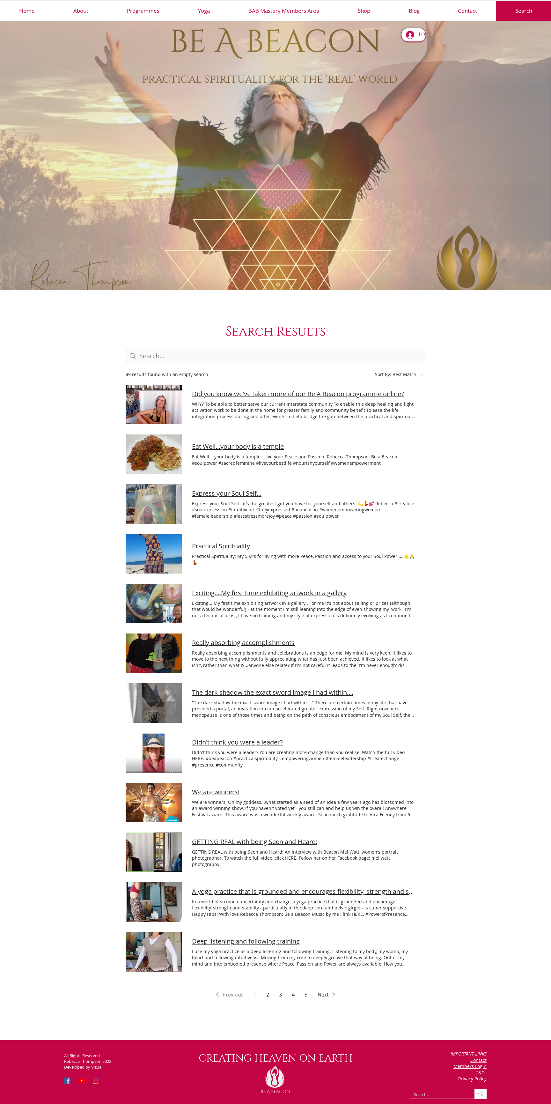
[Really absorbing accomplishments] (154, 653)
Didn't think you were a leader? (237, 742)
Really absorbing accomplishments (243, 642)
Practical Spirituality (221, 546)
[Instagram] (96, 1081)
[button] (143, 11)
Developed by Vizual (83, 1067)
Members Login (470, 1066)
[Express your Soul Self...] (154, 504)
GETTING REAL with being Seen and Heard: (254, 841)
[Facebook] (67, 1081)
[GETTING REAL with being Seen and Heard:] (154, 852)
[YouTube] (81, 1081)
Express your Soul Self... (226, 493)
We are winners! (215, 792)
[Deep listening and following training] (154, 952)
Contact (478, 1060)
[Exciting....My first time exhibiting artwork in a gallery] (154, 603)
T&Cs (481, 1073)
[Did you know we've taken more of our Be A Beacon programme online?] (154, 404)
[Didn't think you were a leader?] (154, 753)
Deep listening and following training (246, 941)
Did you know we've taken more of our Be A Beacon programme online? (298, 393)
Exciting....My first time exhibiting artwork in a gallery (269, 593)
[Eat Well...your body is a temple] (154, 454)
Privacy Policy (472, 1079)
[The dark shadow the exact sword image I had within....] (154, 703)
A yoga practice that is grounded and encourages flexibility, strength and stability (303, 891)
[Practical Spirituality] (154, 554)
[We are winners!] (154, 802)
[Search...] (480, 1094)
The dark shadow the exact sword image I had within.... (272, 692)
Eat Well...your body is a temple (238, 446)
